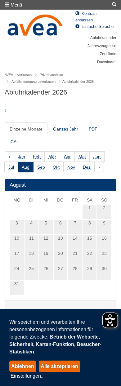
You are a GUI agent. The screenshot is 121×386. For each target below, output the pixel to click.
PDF (93, 128)
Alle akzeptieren (59, 366)
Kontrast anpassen (86, 16)
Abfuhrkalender (103, 38)
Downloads (106, 62)
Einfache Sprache (97, 26)
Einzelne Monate (26, 128)
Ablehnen (22, 366)
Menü (15, 4)
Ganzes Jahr (65, 128)
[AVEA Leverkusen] (35, 27)
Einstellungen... (28, 376)
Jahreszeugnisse (101, 46)
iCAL (14, 141)
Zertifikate (108, 54)
